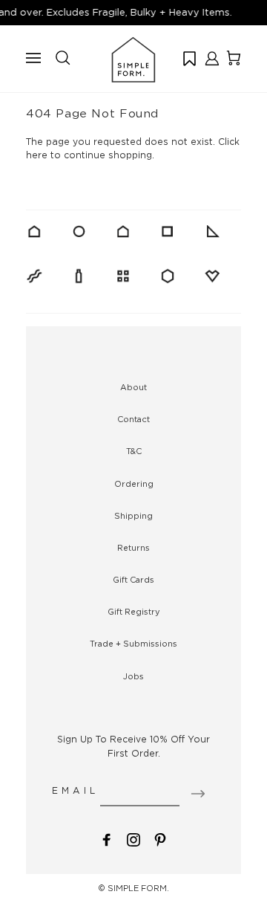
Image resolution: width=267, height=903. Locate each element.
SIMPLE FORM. (138, 888)
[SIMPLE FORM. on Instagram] (133, 838)
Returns (133, 548)
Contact (133, 419)
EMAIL (75, 790)
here (36, 155)
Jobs (133, 676)
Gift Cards (133, 580)
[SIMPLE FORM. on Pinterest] (160, 838)
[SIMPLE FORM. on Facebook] (106, 838)
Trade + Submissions (133, 643)
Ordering (134, 484)
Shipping (133, 516)
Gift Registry (134, 611)
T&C (134, 451)
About (133, 387)
